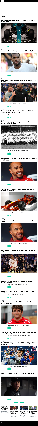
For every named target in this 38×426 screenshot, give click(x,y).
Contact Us (35, 422)
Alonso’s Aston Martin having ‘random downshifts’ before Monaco (18, 21)
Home (21, 422)
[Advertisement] (19, 9)
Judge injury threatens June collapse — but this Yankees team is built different (17, 111)
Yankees (2, 109)
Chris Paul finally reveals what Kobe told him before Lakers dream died (18, 333)
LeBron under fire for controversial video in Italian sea (19, 51)
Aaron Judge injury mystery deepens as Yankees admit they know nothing (17, 122)
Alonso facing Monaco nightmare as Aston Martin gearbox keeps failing (18, 189)
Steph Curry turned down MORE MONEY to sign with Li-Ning (19, 251)
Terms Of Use (32, 422)
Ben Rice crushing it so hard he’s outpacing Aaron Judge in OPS (18, 343)
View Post (9, 46)
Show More (19, 402)
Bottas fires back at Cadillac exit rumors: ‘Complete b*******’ (18, 292)
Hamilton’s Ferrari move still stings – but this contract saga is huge (19, 159)
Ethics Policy (28, 422)
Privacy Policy (24, 422)
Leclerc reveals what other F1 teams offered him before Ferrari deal (17, 302)
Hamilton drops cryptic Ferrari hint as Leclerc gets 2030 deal (18, 220)
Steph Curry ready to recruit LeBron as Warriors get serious (18, 80)
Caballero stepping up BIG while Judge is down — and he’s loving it (18, 282)
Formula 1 (2, 18)
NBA (1, 49)
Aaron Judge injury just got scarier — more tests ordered (17, 374)
